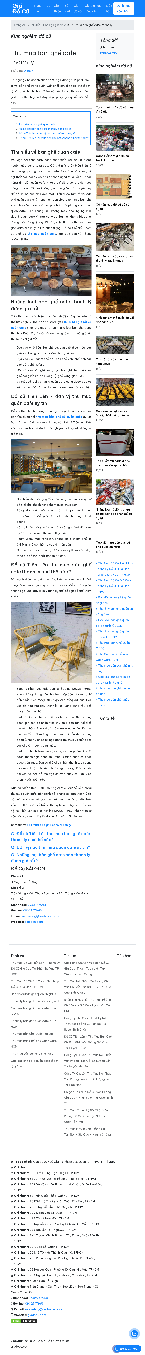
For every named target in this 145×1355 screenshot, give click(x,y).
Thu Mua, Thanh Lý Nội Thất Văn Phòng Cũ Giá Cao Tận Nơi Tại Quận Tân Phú (86, 1116)
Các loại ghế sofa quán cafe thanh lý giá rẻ (35, 1063)
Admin (28, 71)
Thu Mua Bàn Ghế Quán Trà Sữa (32, 1033)
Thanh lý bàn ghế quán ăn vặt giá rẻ (35, 1001)
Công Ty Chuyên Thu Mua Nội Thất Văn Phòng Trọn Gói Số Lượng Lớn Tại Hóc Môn (87, 1079)
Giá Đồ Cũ (20, 8)
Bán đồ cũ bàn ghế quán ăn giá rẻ (33, 994)
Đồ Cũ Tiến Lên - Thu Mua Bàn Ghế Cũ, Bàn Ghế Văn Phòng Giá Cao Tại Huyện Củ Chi (88, 1042)
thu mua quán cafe (41, 233)
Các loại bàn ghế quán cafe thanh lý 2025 (34, 1011)
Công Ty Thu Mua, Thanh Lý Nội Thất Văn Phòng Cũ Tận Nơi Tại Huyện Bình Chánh (85, 1023)
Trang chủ (38, 8)
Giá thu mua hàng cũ (93, 8)
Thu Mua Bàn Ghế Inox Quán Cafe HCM (34, 1043)
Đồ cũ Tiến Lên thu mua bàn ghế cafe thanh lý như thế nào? (54, 138)
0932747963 (36, 905)
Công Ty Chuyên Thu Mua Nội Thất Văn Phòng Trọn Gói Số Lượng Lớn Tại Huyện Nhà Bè (87, 1060)
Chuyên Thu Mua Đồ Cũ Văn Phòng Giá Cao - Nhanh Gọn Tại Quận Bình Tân (88, 1097)
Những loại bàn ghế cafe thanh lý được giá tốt (45, 128)
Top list (47, 8)
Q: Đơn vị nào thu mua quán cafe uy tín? (50, 847)
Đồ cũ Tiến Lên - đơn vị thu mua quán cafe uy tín (47, 133)
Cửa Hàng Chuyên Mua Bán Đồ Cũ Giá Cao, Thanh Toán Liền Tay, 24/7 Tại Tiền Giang (86, 968)
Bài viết (67, 8)
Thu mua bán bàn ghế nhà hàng (32, 1053)
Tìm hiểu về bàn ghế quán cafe (37, 124)
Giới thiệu (57, 8)
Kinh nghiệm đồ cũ (55, 25)
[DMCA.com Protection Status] (24, 1320)
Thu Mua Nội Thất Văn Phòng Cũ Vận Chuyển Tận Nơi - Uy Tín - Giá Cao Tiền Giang (87, 986)
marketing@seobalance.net (41, 916)
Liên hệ (109, 8)
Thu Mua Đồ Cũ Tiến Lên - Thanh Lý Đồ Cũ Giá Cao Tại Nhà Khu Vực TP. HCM (115, 568)
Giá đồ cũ (78, 8)
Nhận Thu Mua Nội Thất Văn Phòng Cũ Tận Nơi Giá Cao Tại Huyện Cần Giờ (87, 1005)
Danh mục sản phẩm (123, 8)
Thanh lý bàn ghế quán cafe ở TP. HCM (33, 1023)
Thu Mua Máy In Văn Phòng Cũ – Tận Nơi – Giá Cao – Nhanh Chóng (87, 1131)
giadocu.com (34, 922)
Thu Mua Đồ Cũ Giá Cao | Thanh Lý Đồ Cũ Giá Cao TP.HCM (114, 586)
